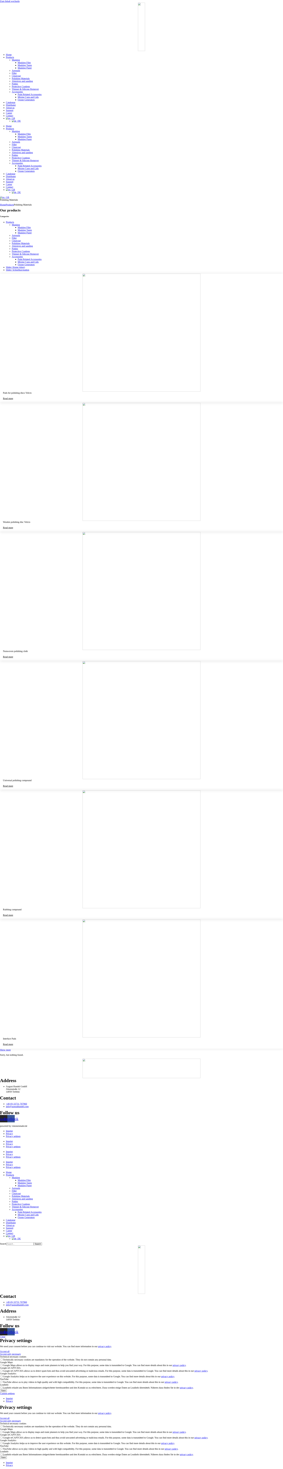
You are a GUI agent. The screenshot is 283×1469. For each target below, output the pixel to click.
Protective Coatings (21, 86)
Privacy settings (13, 1136)
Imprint (9, 1131)
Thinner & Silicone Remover (25, 89)
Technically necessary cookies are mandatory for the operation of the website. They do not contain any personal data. (57, 1359)
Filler (14, 73)
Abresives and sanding (22, 81)
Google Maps (6, 1362)
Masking (16, 60)
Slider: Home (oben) (15, 267)
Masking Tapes (25, 65)
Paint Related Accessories (30, 94)
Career (9, 113)
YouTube (4, 1379)
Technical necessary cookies (13, 1356)
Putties (15, 84)
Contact (9, 115)
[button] (5, 1050)
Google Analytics (8, 1373)
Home (9, 54)
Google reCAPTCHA (10, 1368)
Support (9, 110)
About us (10, 107)
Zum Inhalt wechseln (10, 1)
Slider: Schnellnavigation (17, 270)
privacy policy (104, 1346)
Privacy (9, 1133)
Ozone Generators (26, 99)
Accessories (17, 92)
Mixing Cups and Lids (28, 97)
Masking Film (24, 62)
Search (3, 1244)
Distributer (11, 105)
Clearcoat (16, 76)
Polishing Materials (21, 78)
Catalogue (10, 102)
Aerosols (16, 70)
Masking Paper (25, 68)
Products (10, 57)
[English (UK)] (4, 197)
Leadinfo (4, 1384)
